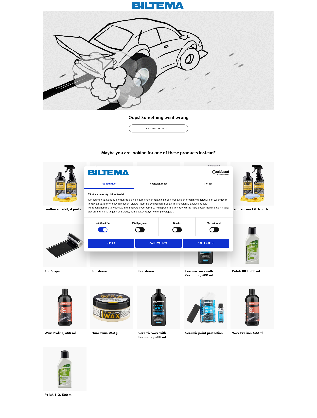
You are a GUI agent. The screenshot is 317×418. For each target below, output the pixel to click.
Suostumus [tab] (109, 183)
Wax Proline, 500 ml (60, 333)
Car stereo (99, 271)
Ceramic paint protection (204, 333)
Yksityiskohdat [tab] (158, 183)
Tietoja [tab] (208, 183)
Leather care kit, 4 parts (63, 209)
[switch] (140, 229)
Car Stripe (52, 271)
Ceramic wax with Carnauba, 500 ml (199, 273)
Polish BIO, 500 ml (246, 271)
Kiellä (111, 243)
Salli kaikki (206, 243)
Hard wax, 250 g (104, 333)
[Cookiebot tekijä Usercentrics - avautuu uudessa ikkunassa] (214, 172)
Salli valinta (158, 243)
